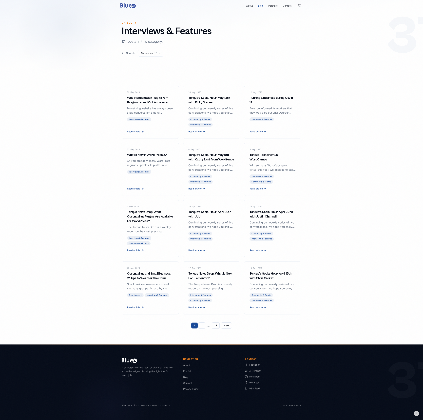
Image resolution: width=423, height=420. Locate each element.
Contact (287, 5)
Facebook (254, 364)
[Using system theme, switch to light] (300, 6)
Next (226, 325)
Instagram (254, 376)
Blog (260, 5)
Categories (149, 53)
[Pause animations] (416, 413)
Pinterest (254, 382)
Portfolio (273, 5)
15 (215, 325)
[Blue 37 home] (128, 5)
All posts (130, 53)
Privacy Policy (190, 389)
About (249, 5)
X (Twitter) (255, 370)
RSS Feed (254, 388)
